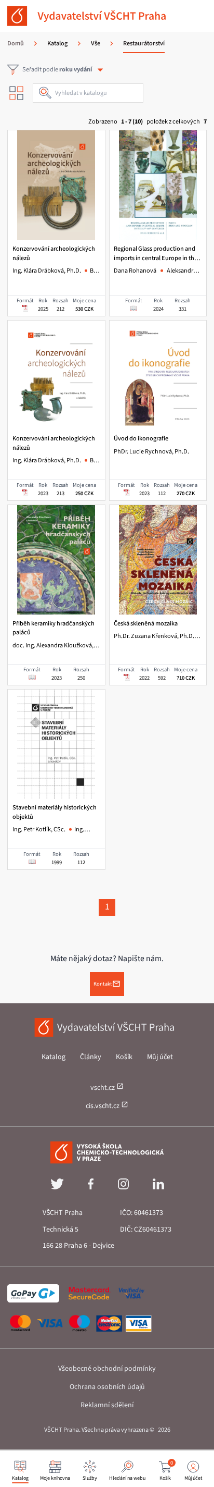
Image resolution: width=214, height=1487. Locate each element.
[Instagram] (123, 1187)
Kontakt (102, 984)
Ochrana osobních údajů (107, 1387)
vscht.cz (103, 1088)
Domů (15, 43)
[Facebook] (90, 1187)
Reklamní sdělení (107, 1405)
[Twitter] (57, 1187)
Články (90, 1057)
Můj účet (160, 1057)
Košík (124, 1057)
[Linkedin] (158, 1187)
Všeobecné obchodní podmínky (107, 1368)
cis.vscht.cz (103, 1106)
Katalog (53, 1057)
